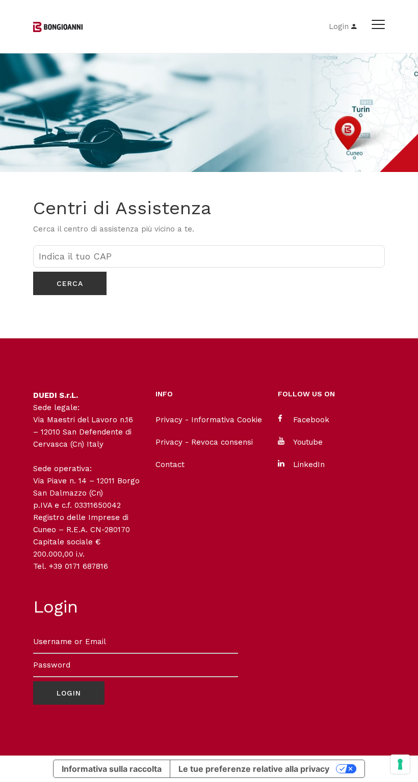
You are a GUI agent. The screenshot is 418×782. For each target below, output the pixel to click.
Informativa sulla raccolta (112, 769)
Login (340, 26)
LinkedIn (309, 464)
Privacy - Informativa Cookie (208, 419)
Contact (170, 464)
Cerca (70, 283)
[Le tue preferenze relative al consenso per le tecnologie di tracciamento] (400, 764)
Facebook (311, 419)
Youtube (308, 442)
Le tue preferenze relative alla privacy (253, 769)
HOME (44, 131)
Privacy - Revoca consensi (204, 442)
